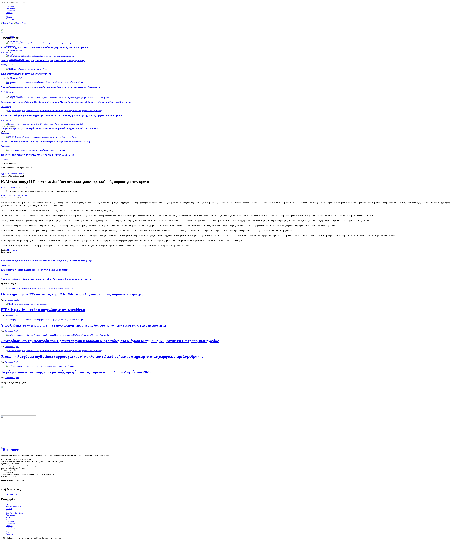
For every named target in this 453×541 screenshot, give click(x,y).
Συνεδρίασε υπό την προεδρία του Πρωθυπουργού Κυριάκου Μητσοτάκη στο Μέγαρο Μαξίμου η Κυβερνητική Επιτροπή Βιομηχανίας (66, 102)
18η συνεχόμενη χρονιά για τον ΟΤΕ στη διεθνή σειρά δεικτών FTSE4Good (37, 155)
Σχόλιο (26, 187)
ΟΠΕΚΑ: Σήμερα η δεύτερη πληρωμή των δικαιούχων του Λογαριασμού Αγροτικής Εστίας (45, 141)
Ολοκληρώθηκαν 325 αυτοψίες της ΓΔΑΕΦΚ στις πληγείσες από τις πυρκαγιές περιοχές (43, 60)
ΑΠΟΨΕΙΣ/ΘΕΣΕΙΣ (13, 507)
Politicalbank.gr (11, 494)
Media (8, 504)
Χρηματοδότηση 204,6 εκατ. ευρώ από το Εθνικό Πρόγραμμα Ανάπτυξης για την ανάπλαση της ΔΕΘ (49, 128)
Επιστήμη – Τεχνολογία (14, 513)
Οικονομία (10, 6)
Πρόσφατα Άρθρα (17, 41)
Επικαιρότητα (6, 52)
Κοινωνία (9, 517)
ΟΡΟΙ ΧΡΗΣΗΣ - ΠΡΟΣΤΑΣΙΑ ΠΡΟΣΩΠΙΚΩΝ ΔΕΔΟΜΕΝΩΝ (26, 484)
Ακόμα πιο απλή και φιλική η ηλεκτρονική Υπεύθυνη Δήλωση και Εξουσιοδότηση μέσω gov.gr (46, 260)
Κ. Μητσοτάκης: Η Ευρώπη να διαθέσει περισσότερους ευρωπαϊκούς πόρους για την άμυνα (45, 47)
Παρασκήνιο (10, 11)
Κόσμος (9, 17)
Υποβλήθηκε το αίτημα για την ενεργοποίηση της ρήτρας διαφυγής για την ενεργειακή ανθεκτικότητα (50, 87)
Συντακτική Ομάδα (8, 187)
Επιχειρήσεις (10, 8)
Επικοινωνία (10, 534)
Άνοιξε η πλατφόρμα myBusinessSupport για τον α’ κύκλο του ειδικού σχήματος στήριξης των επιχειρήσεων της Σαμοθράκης (61, 115)
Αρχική (3, 174)
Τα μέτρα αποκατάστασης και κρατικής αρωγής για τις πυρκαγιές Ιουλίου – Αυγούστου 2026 (76, 372)
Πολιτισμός (10, 19)
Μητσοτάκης (12, 250)
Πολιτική (9, 13)
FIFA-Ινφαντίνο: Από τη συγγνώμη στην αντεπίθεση (26, 74)
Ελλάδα (9, 15)
